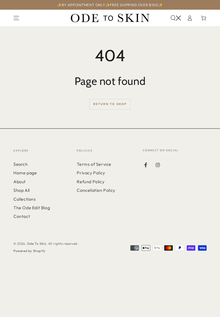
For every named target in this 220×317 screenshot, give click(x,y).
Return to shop (110, 104)
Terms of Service (94, 164)
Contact (21, 216)
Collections (24, 199)
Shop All (21, 190)
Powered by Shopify (29, 251)
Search (20, 164)
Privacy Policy (91, 172)
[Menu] (16, 18)
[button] (176, 18)
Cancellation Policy (96, 190)
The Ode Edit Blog (31, 207)
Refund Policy (90, 181)
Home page (25, 172)
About (19, 181)
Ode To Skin (36, 244)
